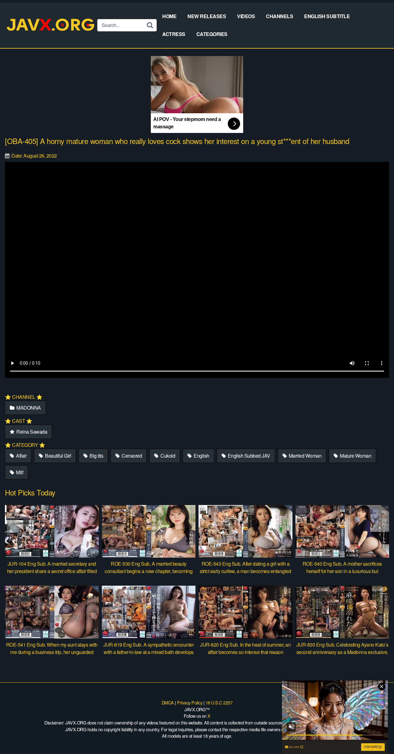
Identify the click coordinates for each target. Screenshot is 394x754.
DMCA (168, 702)
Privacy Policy (189, 702)
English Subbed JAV (248, 455)
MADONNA (28, 407)
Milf (19, 472)
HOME (169, 16)
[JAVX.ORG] (51, 25)
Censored (131, 455)
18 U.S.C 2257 (219, 702)
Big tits (96, 455)
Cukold (167, 455)
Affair (21, 455)
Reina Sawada (31, 431)
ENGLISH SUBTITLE (327, 16)
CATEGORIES (211, 34)
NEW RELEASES (206, 16)
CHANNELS (279, 16)
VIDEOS (246, 16)
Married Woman (304, 455)
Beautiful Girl (57, 455)
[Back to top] (377, 734)
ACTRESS (173, 34)
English (201, 455)
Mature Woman (355, 455)
